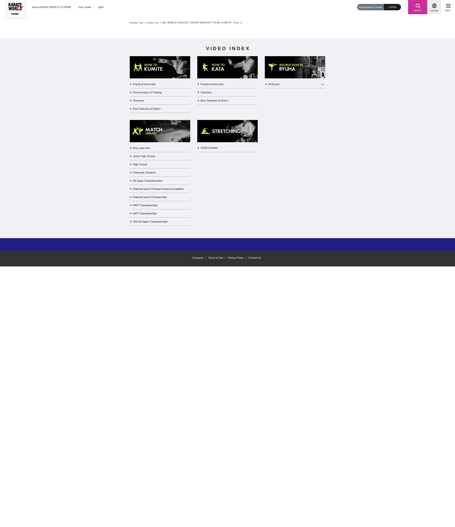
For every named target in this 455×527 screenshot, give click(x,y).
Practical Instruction (146, 353)
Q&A (100, 7)
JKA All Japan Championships (151, 494)
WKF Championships (146, 478)
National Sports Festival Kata (151, 469)
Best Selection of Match (148, 377)
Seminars (139, 369)
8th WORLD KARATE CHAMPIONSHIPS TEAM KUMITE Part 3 (199, 22)
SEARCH (417, 10)
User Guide (84, 7)
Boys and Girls (141, 416)
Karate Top (137, 22)
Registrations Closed (369, 7)
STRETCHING (209, 416)
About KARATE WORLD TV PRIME (51, 7)
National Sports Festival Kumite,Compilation (148, 459)
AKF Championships (145, 486)
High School (140, 433)
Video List (153, 22)
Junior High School (145, 425)
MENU (448, 10)
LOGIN (392, 7)
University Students (146, 441)
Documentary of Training (148, 361)
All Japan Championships (148, 449)
